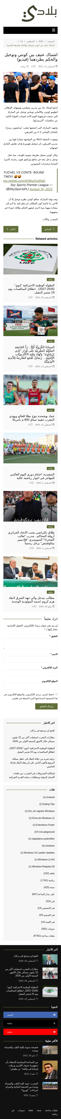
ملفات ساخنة (48, 936)
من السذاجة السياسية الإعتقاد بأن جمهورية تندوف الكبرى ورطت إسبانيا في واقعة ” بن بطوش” (21, 1065)
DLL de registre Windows (41, 811)
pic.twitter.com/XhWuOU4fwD (24, 181)
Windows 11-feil (46, 859)
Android (50, 797)
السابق (48, 229)
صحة (52, 887)
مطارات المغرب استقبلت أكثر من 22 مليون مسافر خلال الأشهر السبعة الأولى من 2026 (33, 739)
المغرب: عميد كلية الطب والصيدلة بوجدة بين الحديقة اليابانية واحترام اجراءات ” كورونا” (21, 1087)
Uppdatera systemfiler (43, 838)
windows (50, 845)
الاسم (54, 654)
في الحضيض (48, 908)
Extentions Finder (45, 825)
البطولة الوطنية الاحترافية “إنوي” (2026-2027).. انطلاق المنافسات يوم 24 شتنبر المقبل (31, 289)
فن (53, 901)
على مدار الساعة (46, 894)
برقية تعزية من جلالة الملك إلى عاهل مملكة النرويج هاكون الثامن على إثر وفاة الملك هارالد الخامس (32, 763)
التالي (12, 229)
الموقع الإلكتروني (50, 681)
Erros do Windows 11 (43, 818)
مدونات (51, 929)
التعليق (54, 636)
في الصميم (49, 915)
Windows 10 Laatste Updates (39, 852)
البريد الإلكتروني (49, 667)
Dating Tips (49, 804)
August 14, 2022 (41, 189)
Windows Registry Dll (43, 866)
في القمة (50, 922)
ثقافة (52, 873)
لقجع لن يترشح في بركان (42, 730)
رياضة (23, 66)
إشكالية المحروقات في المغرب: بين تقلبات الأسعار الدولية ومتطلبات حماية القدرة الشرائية (31, 775)
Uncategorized (47, 832)
